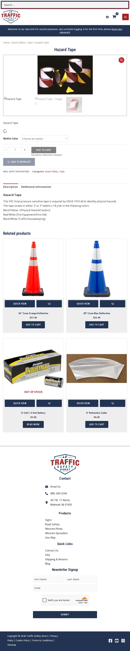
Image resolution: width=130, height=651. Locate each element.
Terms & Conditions (42, 640)
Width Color (10, 138)
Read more (33, 424)
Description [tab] (10, 187)
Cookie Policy (22, 640)
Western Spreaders (56, 533)
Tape (30, 42)
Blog (47, 563)
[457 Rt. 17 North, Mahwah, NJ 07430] (58, 502)
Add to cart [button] (33, 324)
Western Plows (54, 528)
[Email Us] (53, 487)
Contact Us (51, 550)
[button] (121, 60)
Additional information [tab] (36, 187)
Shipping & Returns (56, 559)
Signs (48, 520)
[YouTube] (117, 641)
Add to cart (43, 150)
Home (6, 42)
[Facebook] (110, 641)
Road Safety (18, 42)
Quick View (19, 303)
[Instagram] (123, 641)
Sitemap (11, 644)
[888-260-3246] (56, 493)
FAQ (47, 555)
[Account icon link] (107, 17)
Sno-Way (50, 537)
